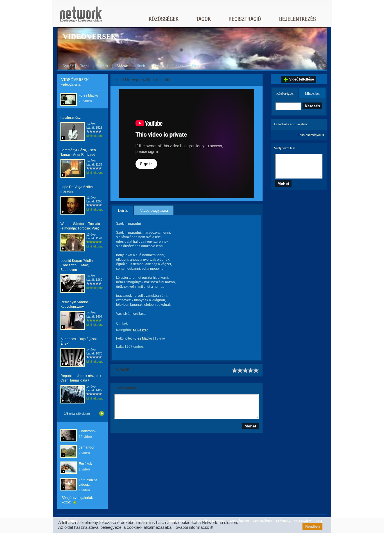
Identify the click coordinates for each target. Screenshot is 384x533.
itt (211, 527)
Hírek (141, 66)
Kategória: (124, 330)
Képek (103, 66)
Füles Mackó (88, 95)
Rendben (312, 526)
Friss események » (311, 135)
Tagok (85, 66)
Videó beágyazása (154, 210)
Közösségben (285, 93)
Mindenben (312, 93)
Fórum (159, 66)
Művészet (140, 330)
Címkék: (122, 323)
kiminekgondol (96, 135)
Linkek (177, 66)
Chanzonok (87, 431)
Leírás (123, 210)
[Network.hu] (81, 17)
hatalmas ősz (70, 118)
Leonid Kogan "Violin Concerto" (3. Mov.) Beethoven (76, 265)
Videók (122, 66)
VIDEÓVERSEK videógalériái (75, 82)
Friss (195, 66)
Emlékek (85, 464)
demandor (86, 447)
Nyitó (67, 66)
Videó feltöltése (301, 79)
